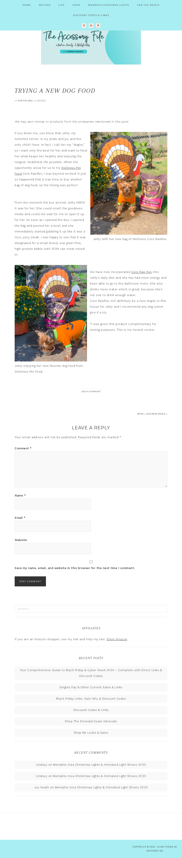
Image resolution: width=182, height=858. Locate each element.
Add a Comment (91, 391)
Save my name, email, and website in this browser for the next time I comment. (75, 568)
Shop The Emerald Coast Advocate (91, 721)
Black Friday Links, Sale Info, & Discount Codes (91, 698)
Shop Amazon (117, 639)
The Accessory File (91, 42)
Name (20, 495)
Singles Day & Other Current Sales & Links (91, 687)
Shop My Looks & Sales (91, 732)
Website (21, 540)
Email (20, 517)
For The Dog (25, 100)
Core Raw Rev (141, 272)
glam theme (165, 847)
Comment (23, 448)
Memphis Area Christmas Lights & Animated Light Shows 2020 (99, 764)
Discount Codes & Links (91, 710)
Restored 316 (154, 851)
